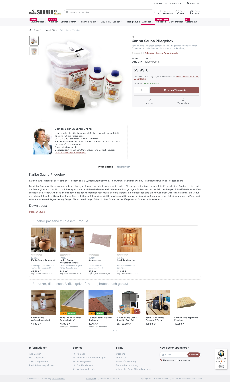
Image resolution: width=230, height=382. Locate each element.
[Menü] (225, 350)
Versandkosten (58, 378)
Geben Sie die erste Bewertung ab (161, 53)
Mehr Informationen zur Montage (70, 152)
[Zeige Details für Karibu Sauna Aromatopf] (43, 240)
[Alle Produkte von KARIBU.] (133, 37)
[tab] (105, 166)
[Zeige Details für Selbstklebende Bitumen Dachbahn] (101, 302)
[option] (33, 40)
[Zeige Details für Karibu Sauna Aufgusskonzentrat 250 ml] (72, 240)
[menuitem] (38, 22)
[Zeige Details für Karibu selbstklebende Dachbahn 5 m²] (72, 302)
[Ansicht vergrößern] (84, 79)
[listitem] (84, 79)
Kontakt (158, 3)
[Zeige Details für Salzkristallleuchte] (129, 240)
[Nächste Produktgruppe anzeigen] (198, 311)
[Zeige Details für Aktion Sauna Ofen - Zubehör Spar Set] (129, 302)
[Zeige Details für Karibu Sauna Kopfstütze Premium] (186, 302)
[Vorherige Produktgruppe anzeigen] (32, 311)
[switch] (221, 366)
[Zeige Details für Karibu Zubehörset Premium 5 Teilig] (158, 302)
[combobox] (109, 12)
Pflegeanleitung (37, 211)
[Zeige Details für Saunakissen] (101, 240)
